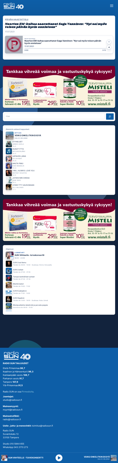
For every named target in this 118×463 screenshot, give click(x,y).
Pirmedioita (27, 391)
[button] (59, 44)
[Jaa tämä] (109, 47)
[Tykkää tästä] (109, 42)
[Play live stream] (59, 458)
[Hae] (110, 116)
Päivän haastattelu (16, 19)
